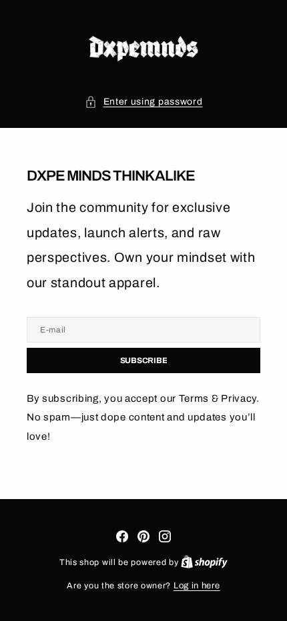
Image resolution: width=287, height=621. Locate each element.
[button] (144, 102)
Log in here (197, 585)
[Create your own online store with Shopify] (204, 562)
